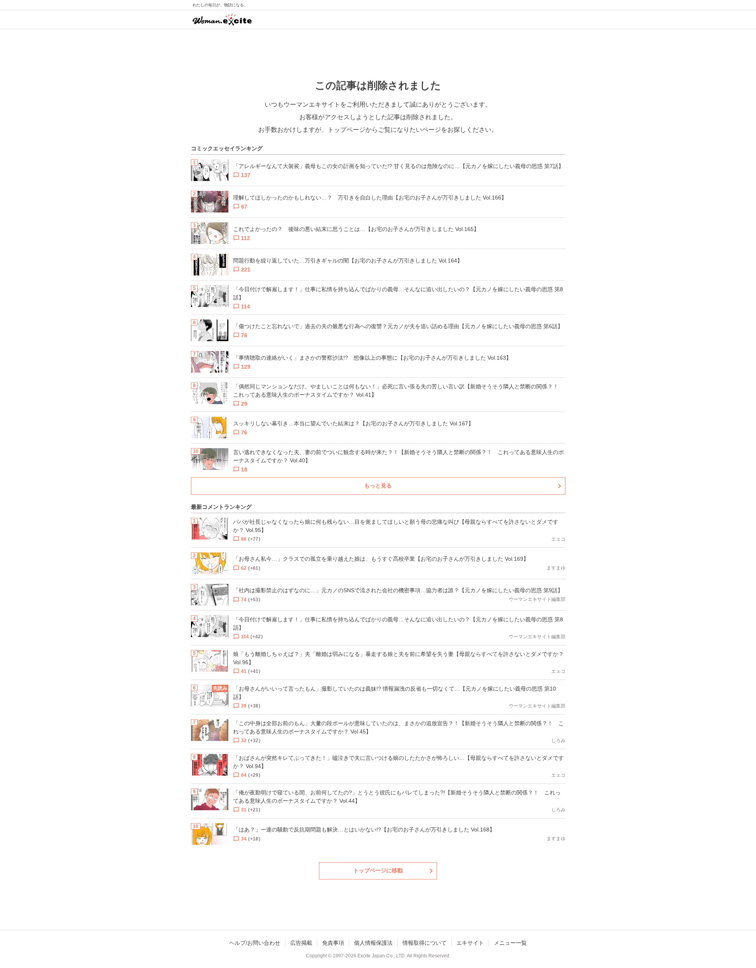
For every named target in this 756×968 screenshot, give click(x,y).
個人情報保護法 (373, 943)
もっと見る (378, 485)
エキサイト (470, 943)
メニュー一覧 (510, 943)
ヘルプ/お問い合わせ (254, 943)
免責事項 (333, 943)
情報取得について (424, 943)
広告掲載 (301, 943)
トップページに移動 (378, 870)
